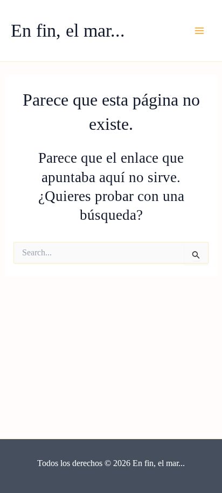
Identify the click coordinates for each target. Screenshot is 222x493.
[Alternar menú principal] (199, 31)
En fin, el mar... (68, 30)
